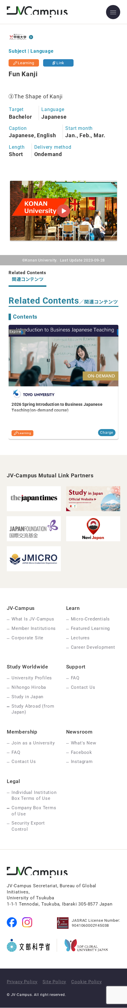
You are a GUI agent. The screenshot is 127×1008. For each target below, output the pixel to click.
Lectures (80, 637)
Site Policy (54, 981)
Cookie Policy (86, 981)
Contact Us (83, 687)
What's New (83, 743)
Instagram (82, 761)
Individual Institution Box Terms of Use (34, 795)
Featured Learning (90, 628)
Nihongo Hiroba (29, 687)
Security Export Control (28, 826)
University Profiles (32, 678)
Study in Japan (27, 696)
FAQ (75, 678)
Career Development (93, 647)
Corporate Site (27, 637)
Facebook (81, 752)
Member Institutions (34, 628)
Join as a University (33, 743)
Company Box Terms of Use (34, 810)
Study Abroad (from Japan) (33, 709)
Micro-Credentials (90, 619)
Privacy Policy (22, 981)
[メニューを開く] (113, 12)
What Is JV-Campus (33, 619)
